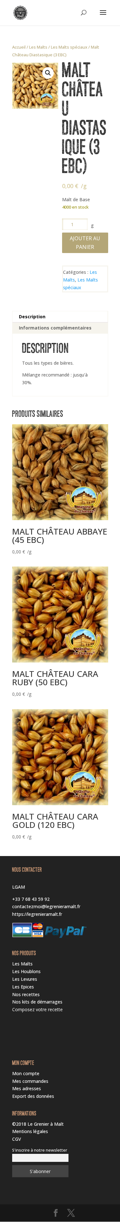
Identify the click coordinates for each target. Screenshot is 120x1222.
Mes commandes (30, 1081)
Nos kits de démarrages (37, 1002)
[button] (48, 73)
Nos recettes (26, 994)
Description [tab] (32, 316)
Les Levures (24, 979)
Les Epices (23, 987)
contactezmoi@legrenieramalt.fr (46, 906)
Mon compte (25, 1073)
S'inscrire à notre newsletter (39, 1150)
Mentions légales (30, 1131)
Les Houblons (26, 971)
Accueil (19, 47)
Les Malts (38, 47)
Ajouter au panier (85, 242)
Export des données (33, 1096)
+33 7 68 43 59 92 (31, 899)
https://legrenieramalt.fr (37, 914)
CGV (16, 1139)
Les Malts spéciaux (69, 47)
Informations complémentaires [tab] (55, 328)
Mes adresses (26, 1088)
